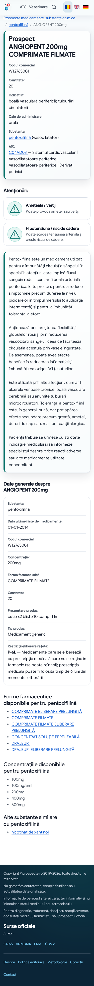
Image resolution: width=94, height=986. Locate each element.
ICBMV (49, 944)
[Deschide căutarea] (54, 6)
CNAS (8, 944)
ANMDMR (23, 944)
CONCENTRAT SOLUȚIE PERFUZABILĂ (46, 737)
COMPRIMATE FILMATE (32, 717)
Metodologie (57, 962)
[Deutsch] (85, 6)
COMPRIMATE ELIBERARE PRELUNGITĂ (47, 711)
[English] (76, 6)
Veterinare (38, 7)
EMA (37, 944)
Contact (10, 974)
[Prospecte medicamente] (9, 6)
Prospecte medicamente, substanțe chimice (39, 18)
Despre (9, 962)
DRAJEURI (21, 743)
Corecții (76, 962)
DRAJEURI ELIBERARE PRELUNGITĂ (43, 749)
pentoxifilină (18, 24)
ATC (23, 7)
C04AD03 (18, 152)
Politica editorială (31, 962)
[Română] (67, 6)
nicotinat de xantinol (30, 832)
